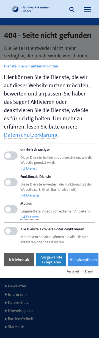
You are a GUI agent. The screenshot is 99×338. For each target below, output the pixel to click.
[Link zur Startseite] (31, 9)
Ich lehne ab (19, 259)
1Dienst (28, 168)
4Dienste (29, 195)
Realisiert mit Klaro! (80, 271)
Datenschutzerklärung (30, 134)
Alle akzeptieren (83, 259)
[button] (71, 10)
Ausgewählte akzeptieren (51, 260)
